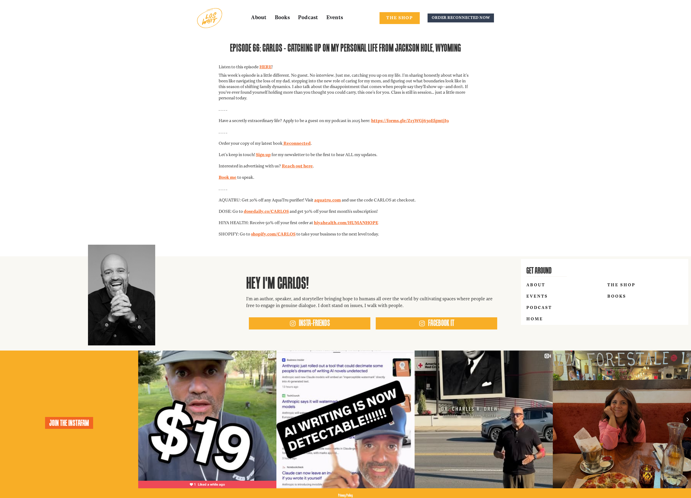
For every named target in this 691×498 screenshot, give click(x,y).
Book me (227, 178)
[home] (209, 18)
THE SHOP (399, 18)
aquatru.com (327, 200)
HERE (265, 67)
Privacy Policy (345, 495)
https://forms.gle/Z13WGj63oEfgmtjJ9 (410, 121)
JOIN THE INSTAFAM (69, 423)
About (258, 18)
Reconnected (297, 144)
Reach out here (297, 166)
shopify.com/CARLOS (273, 234)
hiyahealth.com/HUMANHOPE (346, 223)
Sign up (263, 155)
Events (334, 18)
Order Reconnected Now (461, 18)
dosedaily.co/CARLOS (266, 212)
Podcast (308, 18)
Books (282, 18)
